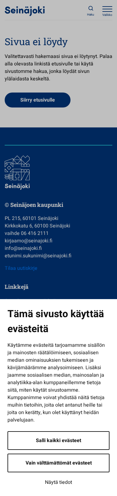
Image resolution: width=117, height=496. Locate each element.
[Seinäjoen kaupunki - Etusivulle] (25, 11)
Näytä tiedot (58, 482)
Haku (90, 14)
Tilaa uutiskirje (21, 268)
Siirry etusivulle (37, 100)
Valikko (107, 15)
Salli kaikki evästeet (58, 440)
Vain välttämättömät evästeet (59, 463)
